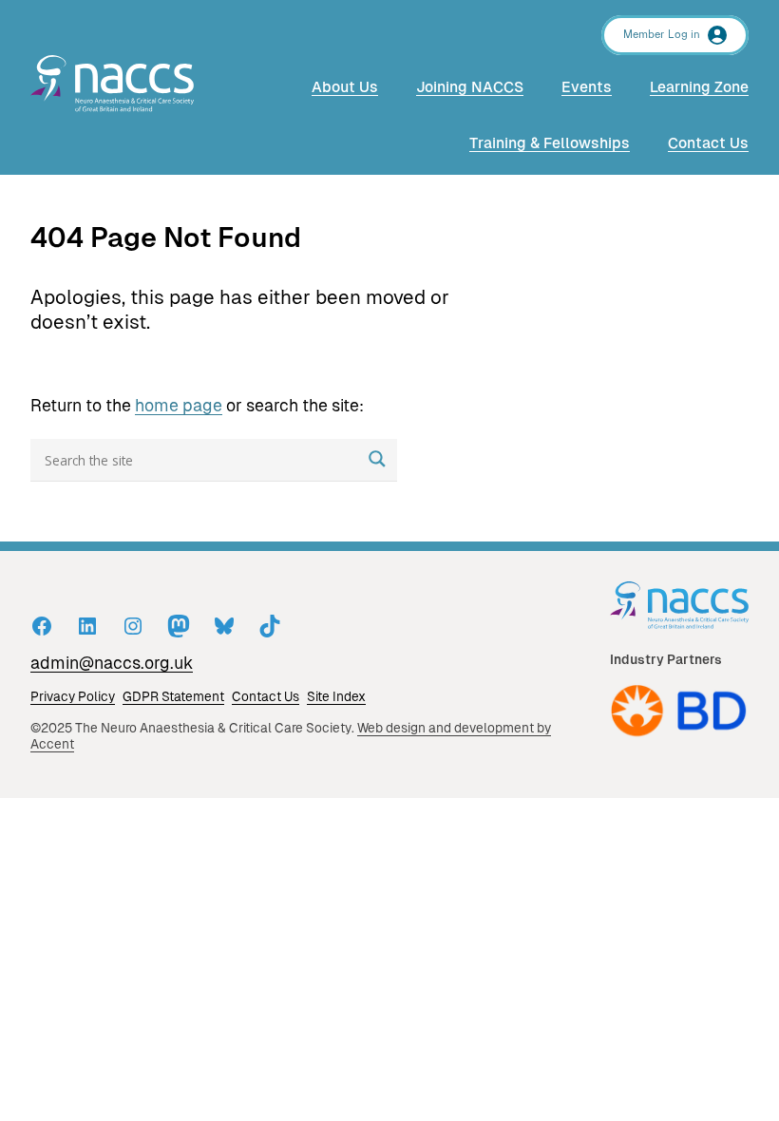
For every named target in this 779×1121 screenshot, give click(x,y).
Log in (684, 34)
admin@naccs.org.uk (111, 663)
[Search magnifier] (377, 458)
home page (178, 405)
